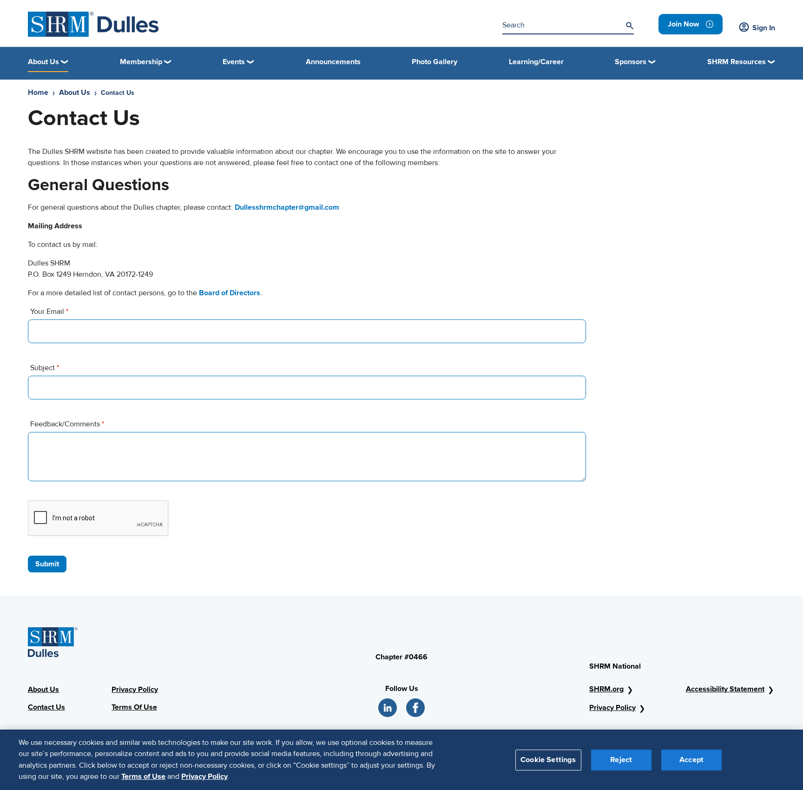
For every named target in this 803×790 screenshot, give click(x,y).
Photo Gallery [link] (434, 61)
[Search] (630, 25)
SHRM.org (606, 689)
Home (38, 92)
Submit (47, 564)
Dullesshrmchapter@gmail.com (287, 207)
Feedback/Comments (67, 424)
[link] (690, 24)
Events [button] (234, 61)
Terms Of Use (134, 707)
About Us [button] (43, 61)
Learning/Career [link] (536, 61)
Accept (691, 759)
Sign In (763, 28)
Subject (44, 367)
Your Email (49, 311)
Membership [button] (141, 61)
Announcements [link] (333, 61)
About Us (74, 92)
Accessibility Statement (725, 689)
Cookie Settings (548, 759)
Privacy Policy (135, 689)
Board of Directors (229, 293)
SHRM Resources (736, 61)
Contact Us (46, 707)
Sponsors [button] (630, 61)
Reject (621, 759)
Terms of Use (143, 776)
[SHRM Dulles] (93, 24)
